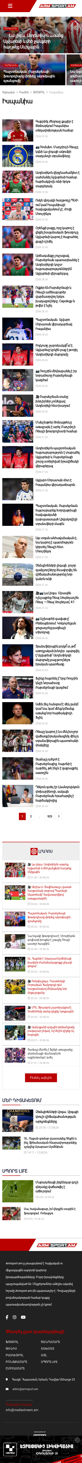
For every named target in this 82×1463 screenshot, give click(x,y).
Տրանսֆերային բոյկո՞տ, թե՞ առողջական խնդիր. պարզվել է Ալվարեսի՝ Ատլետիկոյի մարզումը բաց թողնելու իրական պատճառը (57, 655)
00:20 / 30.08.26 (39, 926)
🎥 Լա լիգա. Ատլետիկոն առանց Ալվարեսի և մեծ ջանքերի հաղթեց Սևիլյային (33, 41)
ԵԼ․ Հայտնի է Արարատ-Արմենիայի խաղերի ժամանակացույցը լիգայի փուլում (50, 962)
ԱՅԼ (44, 1355)
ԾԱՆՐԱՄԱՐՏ (50, 1342)
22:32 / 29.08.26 (39, 998)
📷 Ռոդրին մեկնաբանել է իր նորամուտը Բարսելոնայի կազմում (56, 375)
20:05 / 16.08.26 (35, 1219)
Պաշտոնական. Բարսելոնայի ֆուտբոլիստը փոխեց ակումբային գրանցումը (29, 76)
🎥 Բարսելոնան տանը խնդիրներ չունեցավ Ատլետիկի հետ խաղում (53, 401)
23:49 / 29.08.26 (39, 949)
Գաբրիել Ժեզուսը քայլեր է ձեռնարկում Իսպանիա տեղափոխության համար (54, 126)
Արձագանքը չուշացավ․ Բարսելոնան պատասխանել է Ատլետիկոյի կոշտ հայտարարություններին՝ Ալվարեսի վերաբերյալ (57, 264)
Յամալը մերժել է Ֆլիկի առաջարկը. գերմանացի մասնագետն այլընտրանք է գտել (50, 1053)
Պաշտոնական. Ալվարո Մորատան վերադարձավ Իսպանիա (54, 324)
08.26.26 (43, 638)
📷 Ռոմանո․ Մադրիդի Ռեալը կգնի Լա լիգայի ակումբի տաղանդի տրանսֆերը (57, 151)
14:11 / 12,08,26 (37, 1152)
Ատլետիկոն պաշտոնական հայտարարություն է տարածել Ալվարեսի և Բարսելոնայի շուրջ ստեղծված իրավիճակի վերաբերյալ (58, 457)
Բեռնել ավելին (41, 1077)
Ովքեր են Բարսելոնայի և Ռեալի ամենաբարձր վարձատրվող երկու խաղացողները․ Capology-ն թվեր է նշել (55, 296)
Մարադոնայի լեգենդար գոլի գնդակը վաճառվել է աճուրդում (57, 1186)
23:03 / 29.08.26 (39, 971)
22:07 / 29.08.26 (39, 1040)
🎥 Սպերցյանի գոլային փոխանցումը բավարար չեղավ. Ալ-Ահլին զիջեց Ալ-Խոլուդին (51, 1031)
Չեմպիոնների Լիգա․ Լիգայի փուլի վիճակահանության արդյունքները (57, 1116)
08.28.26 (43, 279)
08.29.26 (43, 136)
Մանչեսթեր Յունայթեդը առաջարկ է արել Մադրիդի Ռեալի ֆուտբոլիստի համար (56, 426)
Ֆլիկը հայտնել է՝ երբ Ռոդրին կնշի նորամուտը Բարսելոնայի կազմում (57, 683)
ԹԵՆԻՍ (11, 1348)
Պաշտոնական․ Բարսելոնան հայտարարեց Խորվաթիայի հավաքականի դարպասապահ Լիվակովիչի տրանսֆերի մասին (57, 514)
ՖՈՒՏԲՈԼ (39, 92)
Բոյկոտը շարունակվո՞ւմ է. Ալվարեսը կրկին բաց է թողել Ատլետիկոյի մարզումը (57, 350)
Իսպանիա (11, 28)
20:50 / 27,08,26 (48, 1127)
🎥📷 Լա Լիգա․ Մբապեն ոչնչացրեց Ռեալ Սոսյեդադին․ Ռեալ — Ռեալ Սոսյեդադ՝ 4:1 (57, 597)
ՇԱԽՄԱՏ (47, 1348)
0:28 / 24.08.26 (46, 1197)
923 (49, 816)
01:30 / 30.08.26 (39, 877)
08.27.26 (43, 437)
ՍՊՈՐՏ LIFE (49, 1362)
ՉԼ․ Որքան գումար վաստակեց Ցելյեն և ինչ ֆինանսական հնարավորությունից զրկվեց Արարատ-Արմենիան (50, 1142)
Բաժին (24, 92)
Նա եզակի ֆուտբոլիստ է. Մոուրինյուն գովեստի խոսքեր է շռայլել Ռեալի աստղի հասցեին (51, 939)
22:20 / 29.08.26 (39, 1017)
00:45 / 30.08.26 (39, 904)
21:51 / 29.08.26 (39, 1063)
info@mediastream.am (22, 1410)
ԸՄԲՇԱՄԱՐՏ (15, 1368)
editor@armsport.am (25, 1389)
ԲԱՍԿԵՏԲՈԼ (14, 1355)
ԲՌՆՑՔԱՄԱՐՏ (16, 1362)
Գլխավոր (8, 92)
